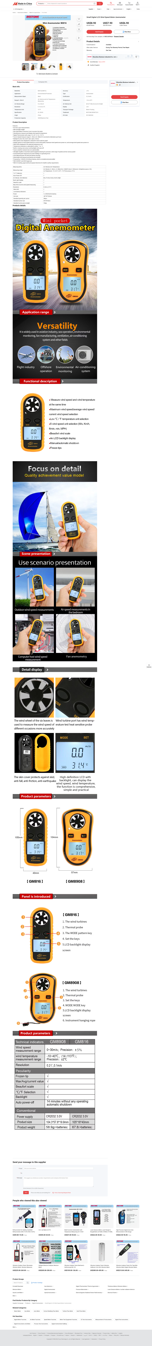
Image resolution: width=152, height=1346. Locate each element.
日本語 (95, 1335)
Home (14, 12)
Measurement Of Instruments (103, 1319)
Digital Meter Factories (20, 1319)
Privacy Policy (102, 1339)
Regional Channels (96, 1333)
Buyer (99, 9)
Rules (138, 9)
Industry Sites (87, 1333)
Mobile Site (114, 1333)
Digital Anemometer (49, 1289)
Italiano (67, 1335)
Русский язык (60, 1335)
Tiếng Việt (116, 1335)
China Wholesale (69, 1333)
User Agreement (86, 1339)
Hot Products (33, 1333)
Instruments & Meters (23, 12)
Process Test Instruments (41, 1324)
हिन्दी (100, 1335)
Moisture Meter (17, 1289)
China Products (41, 1333)
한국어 (90, 1335)
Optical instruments (49, 1292)
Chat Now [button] (128, 32)
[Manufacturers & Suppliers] (22, 3)
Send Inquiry (99, 32)
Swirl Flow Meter (81, 1311)
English (35, 1335)
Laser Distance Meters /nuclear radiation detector (121, 1289)
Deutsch (73, 1335)
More (14, 1327)
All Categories (19, 9)
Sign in (137, 4)
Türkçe (110, 1335)
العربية (85, 1335)
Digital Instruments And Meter (22, 1324)
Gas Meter (27, 1311)
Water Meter (17, 1311)
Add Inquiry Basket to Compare (48, 74)
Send (26, 1192)
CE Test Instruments (86, 1319)
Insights (120, 1333)
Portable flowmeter (18, 1286)
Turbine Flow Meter (68, 1311)
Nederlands (79, 1335)
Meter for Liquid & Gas (34, 12)
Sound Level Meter (18, 1292)
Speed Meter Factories (50, 1319)
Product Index (106, 1333)
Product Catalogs (37, 1282)
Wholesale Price (78, 1333)
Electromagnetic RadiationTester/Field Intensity (89, 1292)
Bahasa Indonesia (125, 1335)
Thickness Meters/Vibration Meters (117, 1286)
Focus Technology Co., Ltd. (64, 1339)
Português (46, 1335)
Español (40, 1335)
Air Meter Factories (35, 1319)
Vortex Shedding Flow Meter (51, 1311)
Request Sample (119, 36)
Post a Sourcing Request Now (61, 1192)
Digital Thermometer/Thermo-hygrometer (87, 1286)
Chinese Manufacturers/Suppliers (55, 1333)
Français (53, 1335)
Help (108, 9)
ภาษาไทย (104, 1335)
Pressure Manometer (81, 1289)
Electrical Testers (112, 1292)
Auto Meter (37, 1311)
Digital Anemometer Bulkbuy (59, 1324)
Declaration (94, 1339)
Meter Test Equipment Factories (68, 1319)
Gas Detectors (48, 1286)
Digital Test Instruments (121, 1319)
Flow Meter (44, 12)
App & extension (117, 9)
